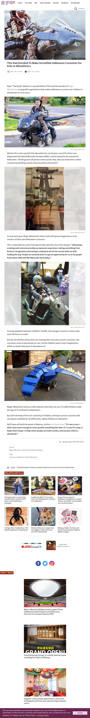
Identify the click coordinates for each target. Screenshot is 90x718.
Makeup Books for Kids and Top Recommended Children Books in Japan (69, 530)
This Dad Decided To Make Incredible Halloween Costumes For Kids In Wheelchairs (44, 64)
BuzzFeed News (57, 424)
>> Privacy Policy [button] (42, 715)
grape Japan (8, 3)
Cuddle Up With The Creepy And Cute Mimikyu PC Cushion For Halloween (43, 499)
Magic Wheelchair (80, 58)
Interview (75, 3)
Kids (27, 457)
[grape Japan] (8, 468)
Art (36, 3)
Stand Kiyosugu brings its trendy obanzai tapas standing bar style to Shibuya (45, 656)
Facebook (38, 563)
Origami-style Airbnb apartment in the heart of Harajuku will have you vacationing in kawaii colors (45, 701)
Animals (64, 3)
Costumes (12, 457)
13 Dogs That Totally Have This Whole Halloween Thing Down (16, 529)
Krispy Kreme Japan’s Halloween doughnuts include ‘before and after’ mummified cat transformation (70, 500)
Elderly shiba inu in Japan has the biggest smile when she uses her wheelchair (42, 530)
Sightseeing (45, 3)
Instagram (51, 563)
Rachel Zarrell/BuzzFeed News (32, 450)
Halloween (20, 457)
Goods (56, 3)
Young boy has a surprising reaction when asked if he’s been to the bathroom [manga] (15, 500)
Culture (28, 3)
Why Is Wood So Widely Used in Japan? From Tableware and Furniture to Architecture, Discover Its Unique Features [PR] (43, 611)
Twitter (45, 563)
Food (20, 3)
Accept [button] (80, 713)
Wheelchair (33, 457)
